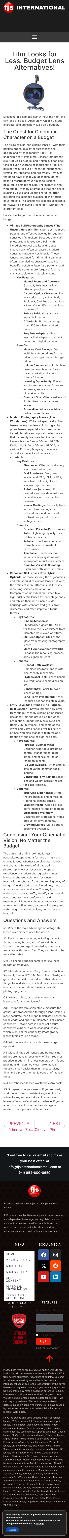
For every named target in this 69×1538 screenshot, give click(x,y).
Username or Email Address (48, 1311)
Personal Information (16, 1288)
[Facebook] (43, 1254)
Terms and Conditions (15, 1297)
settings (40, 1523)
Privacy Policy (18, 1260)
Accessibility (17, 1272)
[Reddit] (55, 1265)
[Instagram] (55, 1254)
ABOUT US (14, 1266)
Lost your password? (47, 1348)
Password (42, 1324)
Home (10, 1254)
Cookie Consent (13, 1279)
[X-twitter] (43, 1265)
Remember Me (46, 1335)
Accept (12, 1530)
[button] (34, 37)
